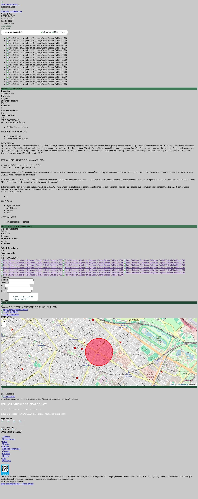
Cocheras (6, 453)
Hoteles (5, 456)
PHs (4, 458)
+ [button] (4, 321)
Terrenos (6, 437)
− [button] (4, 325)
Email (3, 291)
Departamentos (8, 439)
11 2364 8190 (9, 396)
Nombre (4, 280)
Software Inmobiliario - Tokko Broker (17, 484)
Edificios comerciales (11, 449)
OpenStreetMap (183, 384)
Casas (4, 441)
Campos (5, 451)
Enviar (4, 302)
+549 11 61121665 (11, 315)
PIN (3, 285)
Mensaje (4, 300)
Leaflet (173, 384)
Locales (5, 446)
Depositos (6, 461)
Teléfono (5, 282)
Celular (4, 288)
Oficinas (5, 444)
